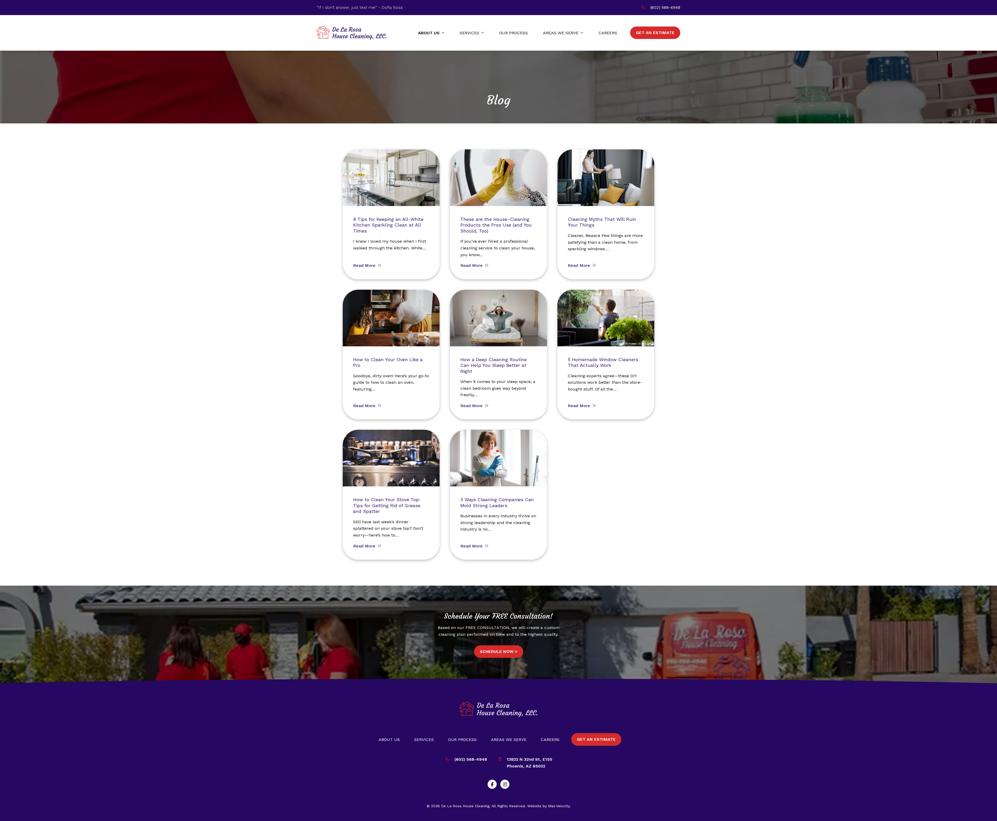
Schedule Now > (498, 651)
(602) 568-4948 (665, 7)
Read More (365, 265)
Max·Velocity (559, 806)
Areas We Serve (509, 739)
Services (424, 739)
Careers (550, 739)
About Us (389, 739)
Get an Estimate (596, 739)
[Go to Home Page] (351, 33)
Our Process (462, 739)
